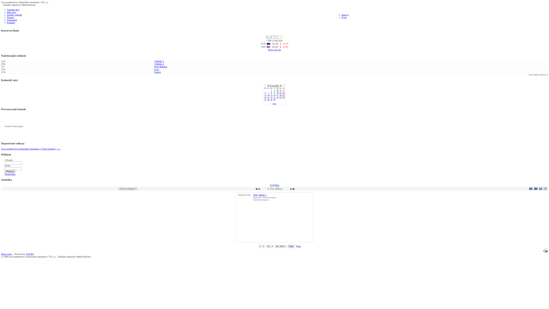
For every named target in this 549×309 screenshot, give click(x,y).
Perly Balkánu (160, 67)
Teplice (157, 72)
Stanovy (345, 15)
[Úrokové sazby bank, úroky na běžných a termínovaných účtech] (274, 38)
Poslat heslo (10, 174)
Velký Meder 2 (259, 195)
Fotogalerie (12, 20)
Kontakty (11, 22)
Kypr (156, 69)
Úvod (344, 17)
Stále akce (11, 12)
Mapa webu (6, 254)
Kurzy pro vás (274, 50)
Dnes (275, 104)
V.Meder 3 (159, 61)
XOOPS (30, 254)
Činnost (10, 17)
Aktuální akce (13, 10)
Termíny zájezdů (14, 15)
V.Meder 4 (159, 64)
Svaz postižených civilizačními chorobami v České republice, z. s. (30, 149)
